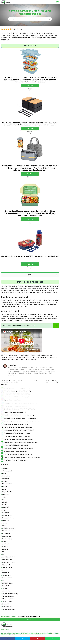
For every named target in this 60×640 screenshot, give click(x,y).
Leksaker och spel (6, 544)
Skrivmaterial (5, 585)
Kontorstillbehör (6, 533)
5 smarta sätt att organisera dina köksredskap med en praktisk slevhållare (21, 403)
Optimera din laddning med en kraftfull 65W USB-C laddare (18, 427)
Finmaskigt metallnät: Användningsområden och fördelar (17, 433)
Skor (3, 580)
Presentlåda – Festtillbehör (8, 557)
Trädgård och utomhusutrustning (10, 593)
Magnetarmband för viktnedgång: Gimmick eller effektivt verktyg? (19, 415)
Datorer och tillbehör (7, 491)
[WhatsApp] (52, 638)
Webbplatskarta (4, 629)
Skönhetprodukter (6, 575)
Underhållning (5, 604)
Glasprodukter (5, 512)
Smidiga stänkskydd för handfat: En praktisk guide (16, 445)
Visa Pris (30, 85)
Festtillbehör (5, 504)
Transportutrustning (7, 601)
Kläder (3, 525)
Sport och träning (6, 591)
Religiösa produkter (7, 559)
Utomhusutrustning (6, 606)
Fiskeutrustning (6, 507)
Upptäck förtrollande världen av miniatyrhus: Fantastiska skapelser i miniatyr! (12, 381)
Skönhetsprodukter (6, 578)
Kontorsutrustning (6, 536)
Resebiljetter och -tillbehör (8, 562)
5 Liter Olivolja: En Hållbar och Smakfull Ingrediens (16, 460)
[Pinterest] (37, 638)
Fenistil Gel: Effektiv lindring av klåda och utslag (15, 406)
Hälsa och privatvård (7, 515)
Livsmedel (4, 546)
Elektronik (4, 502)
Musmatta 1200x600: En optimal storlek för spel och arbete (18, 454)
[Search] (48, 18)
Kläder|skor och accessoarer (9, 528)
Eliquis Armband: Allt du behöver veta (13, 400)
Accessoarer (5, 468)
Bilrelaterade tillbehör (7, 484)
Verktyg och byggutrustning (8, 609)
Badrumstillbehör (6, 476)
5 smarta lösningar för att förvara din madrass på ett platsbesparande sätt (21, 421)
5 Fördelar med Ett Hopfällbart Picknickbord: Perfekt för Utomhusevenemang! (22, 457)
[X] (22, 638)
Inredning (4, 523)
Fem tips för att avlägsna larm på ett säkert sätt (15, 412)
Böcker (4, 489)
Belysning (4, 481)
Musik (3, 554)
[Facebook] (7, 638)
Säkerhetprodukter (6, 564)
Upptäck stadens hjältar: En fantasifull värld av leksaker (17, 436)
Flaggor (4, 510)
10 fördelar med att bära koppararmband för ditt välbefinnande (18, 388)
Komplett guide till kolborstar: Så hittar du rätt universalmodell (18, 448)
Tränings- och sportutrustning (9, 598)
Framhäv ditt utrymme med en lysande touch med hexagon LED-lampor (21, 442)
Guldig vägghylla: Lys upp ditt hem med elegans (15, 451)
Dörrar (3, 499)
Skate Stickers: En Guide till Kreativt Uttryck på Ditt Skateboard (19, 430)
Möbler (4, 551)
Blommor (4, 486)
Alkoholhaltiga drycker (7, 470)
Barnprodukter (5, 478)
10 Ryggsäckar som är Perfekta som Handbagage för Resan (18, 397)
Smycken (4, 588)
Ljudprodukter (5, 549)
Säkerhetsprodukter (7, 567)
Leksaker (4, 541)
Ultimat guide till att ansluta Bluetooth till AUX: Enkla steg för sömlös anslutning (45, 381)
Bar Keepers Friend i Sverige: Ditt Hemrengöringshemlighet (18, 391)
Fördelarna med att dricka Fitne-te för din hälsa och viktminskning (19, 409)
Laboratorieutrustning (7, 538)
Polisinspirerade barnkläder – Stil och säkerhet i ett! (16, 424)
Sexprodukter (5, 572)
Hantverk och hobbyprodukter (9, 517)
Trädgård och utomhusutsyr (9, 596)
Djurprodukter (5, 494)
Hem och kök (5, 520)
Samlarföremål (5, 570)
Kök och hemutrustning (7, 531)
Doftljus (4, 497)
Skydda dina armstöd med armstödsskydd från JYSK (16, 394)
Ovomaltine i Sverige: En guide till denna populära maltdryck (18, 439)
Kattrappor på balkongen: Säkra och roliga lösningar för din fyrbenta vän (21, 418)
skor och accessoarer (7, 583)
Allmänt (4, 473)
